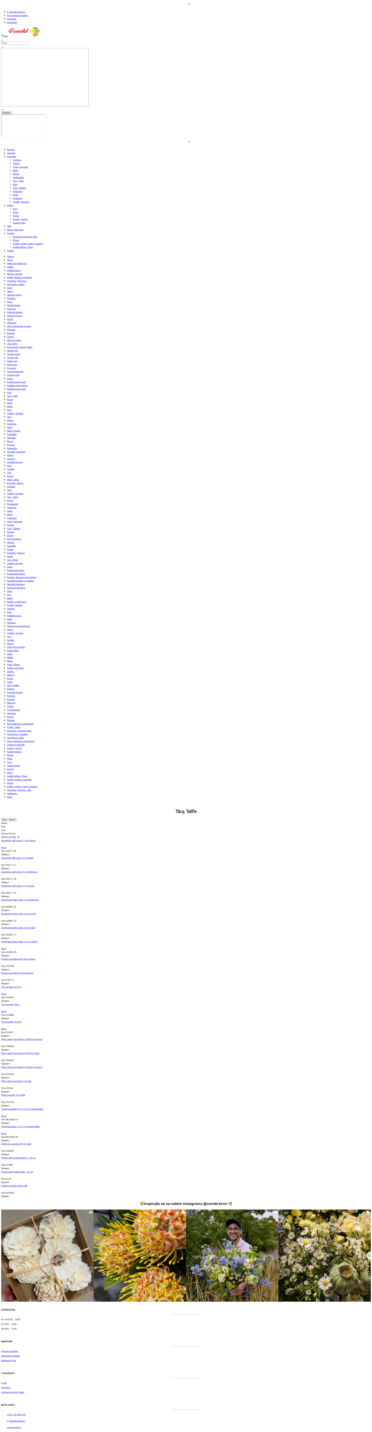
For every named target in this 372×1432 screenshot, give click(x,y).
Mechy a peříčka (15, 274)
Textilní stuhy (13, 354)
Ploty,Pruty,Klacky (16, 647)
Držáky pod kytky (15, 668)
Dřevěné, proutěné (16, 452)
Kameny (11, 608)
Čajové (10, 336)
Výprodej (11, 153)
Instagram (12, 22)
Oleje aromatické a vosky (19, 326)
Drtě (9, 612)
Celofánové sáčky (15, 737)
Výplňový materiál (16, 744)
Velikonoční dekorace (17, 263)
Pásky (10, 556)
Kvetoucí (11, 309)
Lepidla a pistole (15, 563)
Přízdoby (11, 298)
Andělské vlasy (14, 615)
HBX (9, 226)
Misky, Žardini (13, 431)
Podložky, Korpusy (16, 553)
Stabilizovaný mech (16, 382)
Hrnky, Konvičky (20, 167)
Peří (9, 594)
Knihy (9, 619)
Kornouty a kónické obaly (19, 730)
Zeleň (9, 288)
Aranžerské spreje (15, 570)
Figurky (16, 163)
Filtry (4, 820)
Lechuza (11, 458)
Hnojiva (10, 542)
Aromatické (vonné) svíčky (19, 347)
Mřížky (10, 657)
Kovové (11, 445)
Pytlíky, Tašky (13, 727)
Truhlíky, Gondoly (21, 202)
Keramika (11, 156)
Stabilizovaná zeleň (16, 389)
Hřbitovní (11, 322)
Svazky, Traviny (20, 219)
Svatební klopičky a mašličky (20, 581)
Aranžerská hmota (16, 574)
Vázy (15, 184)
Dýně (9, 797)
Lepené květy (19, 222)
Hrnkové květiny (15, 312)
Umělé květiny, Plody (23, 247)
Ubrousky (11, 713)
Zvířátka (17, 160)
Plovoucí (11, 329)
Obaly (15, 195)
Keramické (12, 448)
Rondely (11, 720)
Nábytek (11, 703)
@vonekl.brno (215, 1204)
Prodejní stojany (15, 692)
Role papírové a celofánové (20, 724)
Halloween (12, 793)
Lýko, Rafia (12, 560)
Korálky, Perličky (15, 605)
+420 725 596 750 (16, 1414)
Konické (11, 333)
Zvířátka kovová (15, 462)
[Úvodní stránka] (21, 36)
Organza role (13, 375)
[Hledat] (2, 47)
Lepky (10, 682)
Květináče (18, 191)
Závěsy (10, 671)
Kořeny (10, 769)
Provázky (11, 368)
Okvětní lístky (13, 305)
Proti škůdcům (14, 539)
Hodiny (10, 706)
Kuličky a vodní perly (16, 601)
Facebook (11, 19)
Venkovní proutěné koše (18, 626)
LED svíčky (12, 343)
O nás (4, 1383)
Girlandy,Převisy (15, 315)
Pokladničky (18, 177)
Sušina (10, 205)
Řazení (12, 820)
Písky (9, 591)
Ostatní (11, 699)
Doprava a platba (9, 1351)
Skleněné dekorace (16, 584)
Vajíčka (10, 267)
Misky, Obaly (13, 479)
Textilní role (12, 357)
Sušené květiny (14, 751)
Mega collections (15, 229)
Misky (15, 170)
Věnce (10, 260)
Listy (15, 209)
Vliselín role (12, 350)
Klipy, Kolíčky (13, 685)
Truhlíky (10, 469)
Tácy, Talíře (18, 181)
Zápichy (10, 256)
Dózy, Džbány (19, 188)
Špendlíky (11, 546)
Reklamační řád (8, 1360)
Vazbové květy (14, 295)
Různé (16, 174)
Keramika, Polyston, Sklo (25, 236)
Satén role (12, 364)
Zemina (10, 532)
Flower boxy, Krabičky (17, 734)
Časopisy (11, 622)
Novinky (11, 149)
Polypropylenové (15, 371)
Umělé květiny (14, 270)
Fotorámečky (13, 710)
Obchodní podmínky (10, 1356)
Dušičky (10, 250)
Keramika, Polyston (16, 281)
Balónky (11, 689)
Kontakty (5, 1387)
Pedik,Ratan (13, 650)
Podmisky (17, 198)
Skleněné (11, 438)
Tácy (9, 417)
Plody (15, 212)
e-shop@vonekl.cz (16, 12)
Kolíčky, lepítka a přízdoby (19, 277)
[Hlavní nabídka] (2, 40)
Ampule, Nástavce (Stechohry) (22, 577)
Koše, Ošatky (13, 664)
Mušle (10, 598)
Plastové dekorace (16, 588)
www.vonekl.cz (14, 1427)
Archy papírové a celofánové (21, 741)
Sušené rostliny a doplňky (19, 779)
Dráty (10, 567)
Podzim (10, 233)
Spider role (12, 361)
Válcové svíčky (14, 340)
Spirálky (10, 640)
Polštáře (11, 696)
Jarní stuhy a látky (16, 284)
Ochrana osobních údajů (12, 1392)
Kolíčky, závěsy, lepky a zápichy (28, 243)
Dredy (10, 378)
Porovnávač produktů (17, 15)
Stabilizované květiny (17, 385)
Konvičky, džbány (15, 483)
